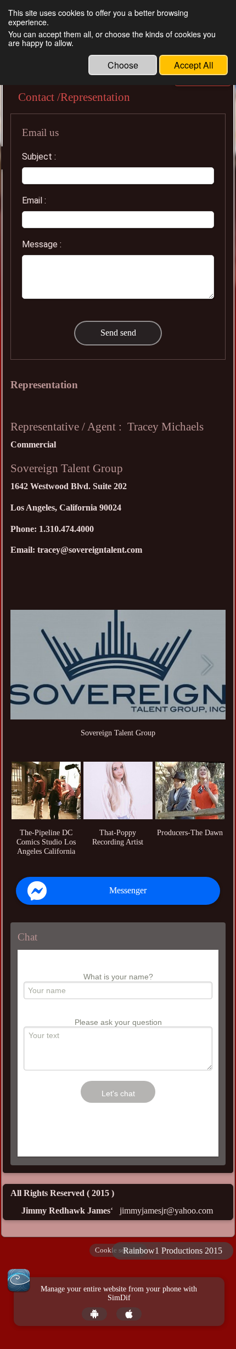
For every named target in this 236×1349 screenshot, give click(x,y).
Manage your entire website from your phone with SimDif (119, 1293)
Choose (123, 65)
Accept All (193, 65)
